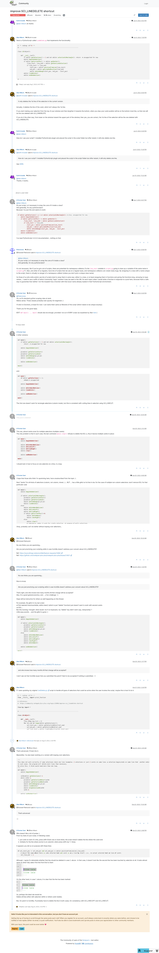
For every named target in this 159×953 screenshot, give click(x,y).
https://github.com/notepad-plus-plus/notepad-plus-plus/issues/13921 (45, 555)
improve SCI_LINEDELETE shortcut (45, 96)
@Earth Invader (31, 37)
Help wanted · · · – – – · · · (18, 15)
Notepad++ (86, 940)
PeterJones (20, 249)
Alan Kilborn (20, 37)
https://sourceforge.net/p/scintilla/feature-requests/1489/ (40, 553)
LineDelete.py (42, 690)
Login (21, 928)
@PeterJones (32, 293)
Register (15, 928)
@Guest (28, 249)
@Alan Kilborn (32, 20)
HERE (21, 164)
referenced (30, 741)
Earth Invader (20, 20)
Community (24, 3)
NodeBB (78, 943)
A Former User (21, 200)
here (94, 312)
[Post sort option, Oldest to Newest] (134, 15)
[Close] (147, 914)
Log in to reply (143, 15)
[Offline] (13, 22)
